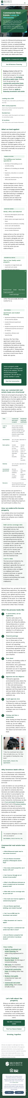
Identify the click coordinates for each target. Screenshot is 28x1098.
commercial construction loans (13, 83)
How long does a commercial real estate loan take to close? (13, 928)
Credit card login (14, 294)
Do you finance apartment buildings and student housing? (12, 907)
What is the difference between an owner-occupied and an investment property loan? (14, 884)
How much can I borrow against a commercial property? (14, 899)
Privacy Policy (15, 1082)
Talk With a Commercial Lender (14, 59)
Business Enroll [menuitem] (7, 290)
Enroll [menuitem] (14, 290)
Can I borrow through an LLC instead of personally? (12, 876)
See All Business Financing (14, 64)
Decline (19, 1092)
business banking (20, 804)
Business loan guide (11, 976)
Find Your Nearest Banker (14, 1029)
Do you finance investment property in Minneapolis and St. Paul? (12, 860)
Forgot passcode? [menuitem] (8, 292)
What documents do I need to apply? (12, 921)
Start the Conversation (12, 381)
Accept (9, 1092)
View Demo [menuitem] (21, 290)
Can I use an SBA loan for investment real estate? (11, 914)
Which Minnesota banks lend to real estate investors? (13, 852)
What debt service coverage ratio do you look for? (14, 892)
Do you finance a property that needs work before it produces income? (13, 937)
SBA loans (8, 965)
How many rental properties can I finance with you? (14, 869)
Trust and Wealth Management (14, 802)
